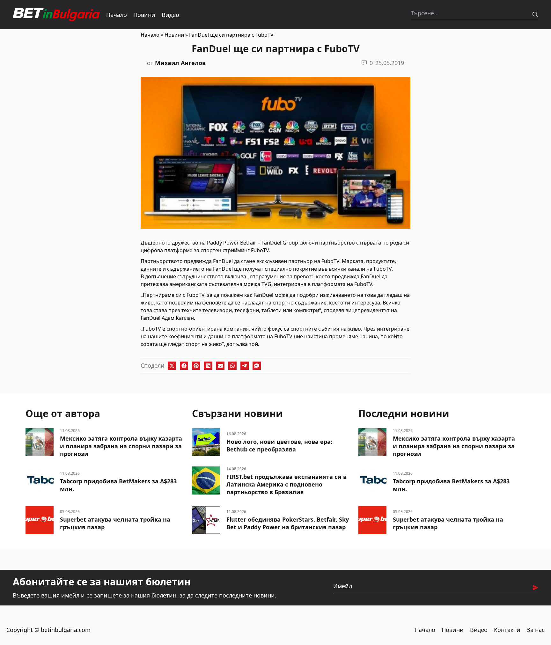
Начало (116, 14)
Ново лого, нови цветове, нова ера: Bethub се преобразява (279, 445)
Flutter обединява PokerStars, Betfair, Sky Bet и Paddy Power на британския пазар (287, 523)
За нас (536, 630)
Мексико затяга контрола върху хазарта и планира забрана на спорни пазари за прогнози (121, 446)
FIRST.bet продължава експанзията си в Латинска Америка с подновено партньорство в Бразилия (286, 484)
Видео (170, 14)
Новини (144, 14)
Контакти (507, 630)
